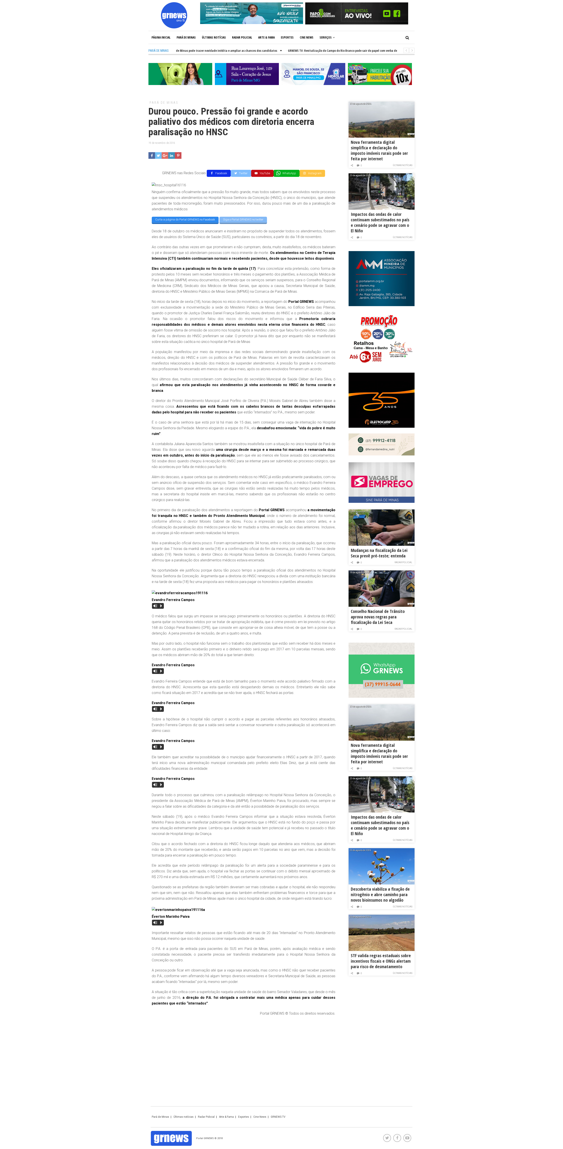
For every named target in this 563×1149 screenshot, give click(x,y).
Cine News (306, 37)
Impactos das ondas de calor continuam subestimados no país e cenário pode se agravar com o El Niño (380, 222)
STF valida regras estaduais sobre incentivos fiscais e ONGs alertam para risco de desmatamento (381, 961)
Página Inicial (161, 37)
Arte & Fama (266, 37)
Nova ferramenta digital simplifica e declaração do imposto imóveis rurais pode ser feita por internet (379, 150)
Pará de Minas (186, 37)
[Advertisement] (243, 1051)
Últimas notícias (214, 37)
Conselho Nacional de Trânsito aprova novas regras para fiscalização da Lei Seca (378, 616)
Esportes (287, 37)
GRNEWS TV (278, 1116)
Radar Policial (242, 37)
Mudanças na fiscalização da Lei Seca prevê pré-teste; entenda (379, 553)
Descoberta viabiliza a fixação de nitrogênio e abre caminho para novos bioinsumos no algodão (380, 894)
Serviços (326, 37)
